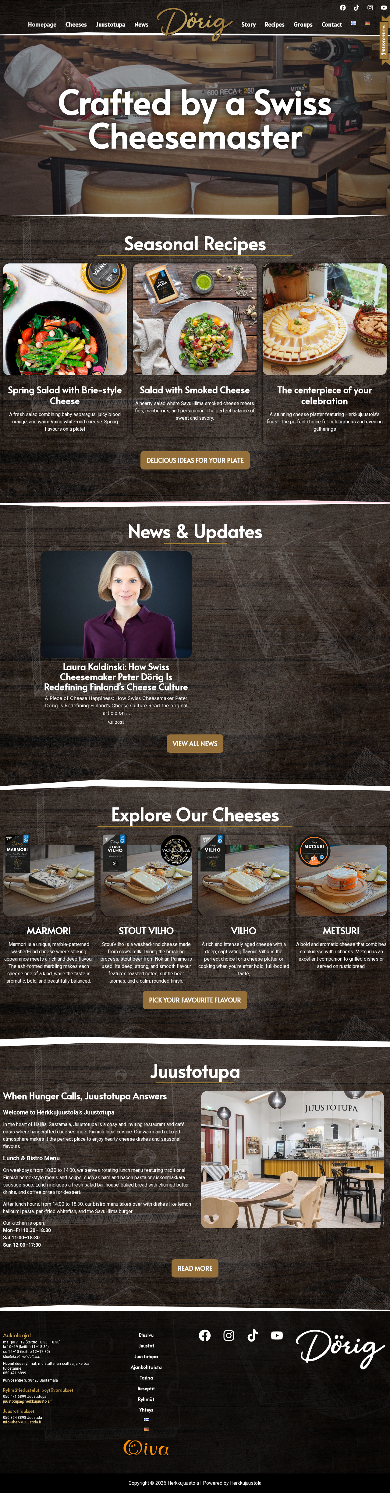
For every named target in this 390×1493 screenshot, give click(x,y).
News (141, 24)
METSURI (341, 930)
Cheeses (76, 24)
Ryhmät (146, 1399)
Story (249, 24)
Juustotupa (110, 24)
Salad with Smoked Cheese (195, 389)
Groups (303, 24)
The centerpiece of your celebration (324, 395)
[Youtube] (384, 8)
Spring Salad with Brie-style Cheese (65, 395)
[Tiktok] (356, 8)
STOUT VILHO (146, 930)
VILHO (243, 930)
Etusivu (146, 1335)
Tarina (146, 1377)
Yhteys (146, 1409)
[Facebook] (343, 8)
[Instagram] (370, 8)
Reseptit (146, 1388)
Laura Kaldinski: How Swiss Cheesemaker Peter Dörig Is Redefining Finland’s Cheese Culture (116, 676)
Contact (332, 24)
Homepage (42, 24)
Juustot (146, 1345)
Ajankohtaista (146, 1367)
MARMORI (49, 930)
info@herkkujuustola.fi (22, 1422)
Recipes (275, 24)
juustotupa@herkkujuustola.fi (27, 1401)
